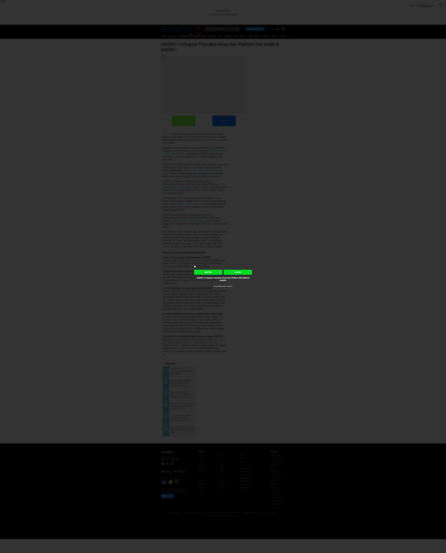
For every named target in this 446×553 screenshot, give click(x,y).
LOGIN (238, 272)
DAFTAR (208, 272)
